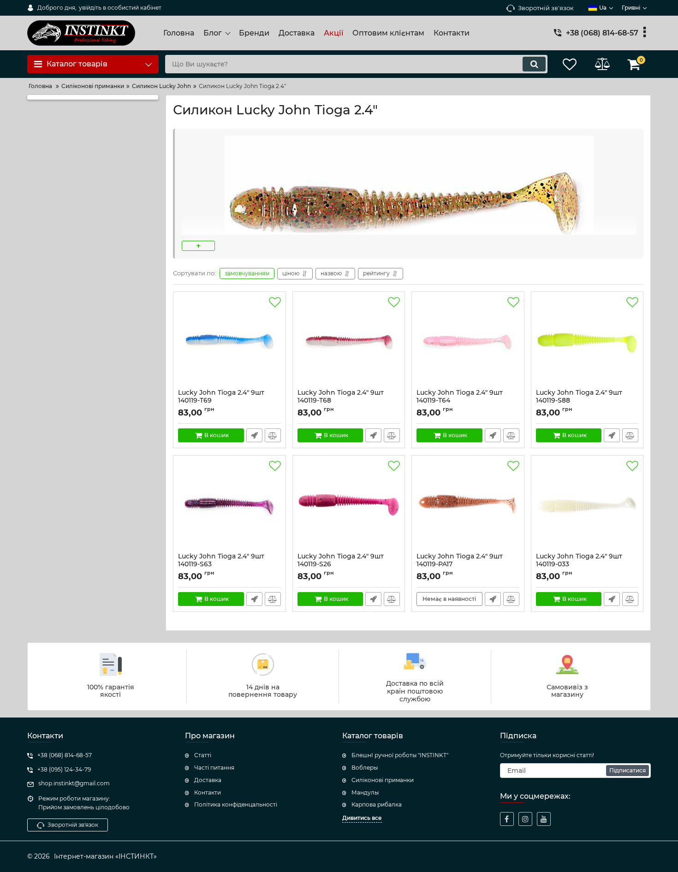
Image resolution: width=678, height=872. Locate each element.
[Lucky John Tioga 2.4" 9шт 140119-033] (587, 506)
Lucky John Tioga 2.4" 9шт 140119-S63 (221, 564)
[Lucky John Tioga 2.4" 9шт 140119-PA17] (467, 506)
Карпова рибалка (376, 804)
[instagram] (525, 819)
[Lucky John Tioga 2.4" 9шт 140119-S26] (348, 506)
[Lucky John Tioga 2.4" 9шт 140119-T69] (229, 343)
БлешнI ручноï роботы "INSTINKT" (399, 755)
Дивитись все (362, 817)
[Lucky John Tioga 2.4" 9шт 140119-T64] (467, 343)
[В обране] (275, 302)
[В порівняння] (273, 435)
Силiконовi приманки (382, 780)
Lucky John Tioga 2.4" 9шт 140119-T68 (340, 401)
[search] (534, 64)
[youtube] (544, 819)
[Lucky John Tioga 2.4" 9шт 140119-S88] (587, 343)
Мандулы (365, 792)
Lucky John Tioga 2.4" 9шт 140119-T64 (459, 401)
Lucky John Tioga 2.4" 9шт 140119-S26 (340, 564)
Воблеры (364, 767)
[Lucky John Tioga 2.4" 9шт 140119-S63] (229, 506)
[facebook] (507, 819)
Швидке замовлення (254, 435)
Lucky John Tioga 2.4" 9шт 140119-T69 (221, 401)
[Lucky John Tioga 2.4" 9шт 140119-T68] (348, 343)
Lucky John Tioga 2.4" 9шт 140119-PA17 (459, 564)
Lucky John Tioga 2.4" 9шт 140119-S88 (579, 401)
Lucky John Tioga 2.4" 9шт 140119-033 (579, 564)
